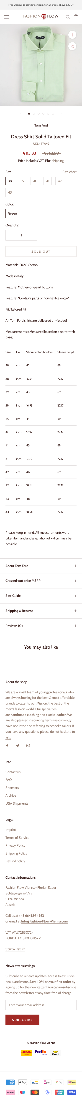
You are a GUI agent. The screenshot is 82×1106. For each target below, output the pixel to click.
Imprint (10, 830)
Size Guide (13, 596)
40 (35, 181)
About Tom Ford (16, 566)
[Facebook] (7, 745)
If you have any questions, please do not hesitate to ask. (40, 731)
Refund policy (15, 861)
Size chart (69, 172)
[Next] (61, 113)
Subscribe (41, 1079)
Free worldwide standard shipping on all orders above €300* (41, 4)
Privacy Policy (15, 845)
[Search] (68, 17)
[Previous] (20, 113)
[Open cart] (76, 16)
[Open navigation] (6, 16)
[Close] (73, 1016)
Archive (10, 795)
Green (12, 213)
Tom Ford (41, 125)
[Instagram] (28, 745)
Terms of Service (17, 838)
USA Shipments (16, 803)
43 (10, 192)
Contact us (12, 772)
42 (60, 181)
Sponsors (12, 788)
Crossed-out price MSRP (23, 581)
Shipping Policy (16, 853)
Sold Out (41, 251)
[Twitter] (17, 745)
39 (22, 181)
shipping (58, 161)
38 (10, 181)
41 (47, 181)
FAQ (8, 780)
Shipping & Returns (19, 611)
